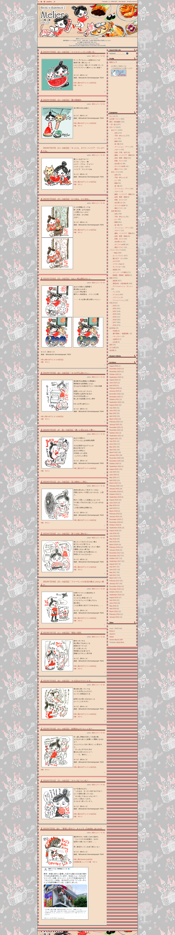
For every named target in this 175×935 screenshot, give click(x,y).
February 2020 (114, 486)
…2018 (113, 319)
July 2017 (112, 567)
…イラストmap (116, 264)
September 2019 (115, 497)
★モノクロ (115, 172)
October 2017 (114, 558)
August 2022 (113, 405)
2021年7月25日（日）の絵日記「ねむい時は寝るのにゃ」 (67, 279)
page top (87, 933)
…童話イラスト (118, 169)
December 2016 (115, 586)
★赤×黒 (114, 211)
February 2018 (114, 547)
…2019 (113, 317)
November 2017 (115, 556)
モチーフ (112, 127)
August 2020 (113, 469)
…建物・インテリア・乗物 (122, 155)
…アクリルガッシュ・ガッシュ (122, 286)
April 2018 (113, 542)
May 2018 (112, 539)
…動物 (115, 141)
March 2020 (113, 483)
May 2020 (112, 477)
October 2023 (114, 374)
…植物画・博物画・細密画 (120, 275)
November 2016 (115, 589)
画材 (110, 278)
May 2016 (112, 606)
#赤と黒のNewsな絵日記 (83, 859)
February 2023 (114, 388)
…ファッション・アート (121, 147)
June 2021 (113, 444)
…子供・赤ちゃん (119, 135)
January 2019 (114, 516)
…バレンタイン (116, 336)
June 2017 (113, 569)
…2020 (113, 314)
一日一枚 (102, 56)
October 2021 (114, 433)
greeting (112, 328)
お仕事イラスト (114, 119)
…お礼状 (114, 342)
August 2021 (113, 438)
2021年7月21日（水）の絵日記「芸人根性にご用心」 (66, 482)
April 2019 (113, 508)
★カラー (114, 130)
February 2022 (114, 422)
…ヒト (115, 138)
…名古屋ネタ (117, 163)
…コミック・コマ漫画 (119, 272)
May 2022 (112, 413)
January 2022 (114, 424)
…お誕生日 (115, 339)
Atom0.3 (112, 634)
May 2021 (112, 447)
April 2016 (113, 608)
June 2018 (113, 536)
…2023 (113, 305)
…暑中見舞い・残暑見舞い (120, 333)
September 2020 (115, 466)
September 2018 (115, 528)
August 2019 (113, 500)
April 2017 (113, 575)
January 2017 (114, 583)
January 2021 (114, 455)
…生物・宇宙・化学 (120, 152)
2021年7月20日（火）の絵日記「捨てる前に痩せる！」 (67, 534)
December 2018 (115, 519)
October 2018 (114, 525)
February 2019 (114, 514)
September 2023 (115, 377)
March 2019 (113, 511)
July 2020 (112, 472)
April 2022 (113, 416)
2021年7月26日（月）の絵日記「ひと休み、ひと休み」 (67, 199)
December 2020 (115, 458)
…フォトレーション (118, 300)
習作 (110, 345)
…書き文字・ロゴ (117, 258)
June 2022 (113, 410)
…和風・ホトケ (118, 161)
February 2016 (114, 614)
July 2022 (112, 408)
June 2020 (113, 475)
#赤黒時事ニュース (81, 862)
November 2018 (115, 522)
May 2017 (112, 572)
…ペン (113, 292)
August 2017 (113, 564)
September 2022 (115, 402)
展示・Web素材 (114, 122)
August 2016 (113, 597)
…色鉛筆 (114, 280)
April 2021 (113, 449)
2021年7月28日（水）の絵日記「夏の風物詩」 (63, 100)
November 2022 (115, 396)
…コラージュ (115, 297)
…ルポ (113, 261)
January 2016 (114, 617)
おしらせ (112, 116)
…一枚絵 (114, 253)
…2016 (113, 325)
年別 (110, 303)
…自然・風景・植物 (120, 158)
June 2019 (113, 503)
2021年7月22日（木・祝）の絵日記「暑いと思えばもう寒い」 (69, 430)
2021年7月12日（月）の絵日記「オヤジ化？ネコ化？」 (67, 781)
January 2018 (114, 550)
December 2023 (115, 369)
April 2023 (113, 385)
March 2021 (113, 452)
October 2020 (114, 463)
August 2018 (113, 530)
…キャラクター (116, 267)
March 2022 (113, 419)
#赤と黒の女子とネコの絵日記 (85, 83)
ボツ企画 (112, 347)
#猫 (75, 85)
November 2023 (115, 371)
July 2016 (112, 600)
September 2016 (115, 595)
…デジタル (115, 294)
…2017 (113, 322)
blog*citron (120, 642)
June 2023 (113, 382)
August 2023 (113, 380)
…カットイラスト (117, 255)
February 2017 (114, 581)
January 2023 (114, 391)
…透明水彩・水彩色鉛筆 (119, 283)
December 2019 (115, 491)
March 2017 (113, 578)
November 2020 (115, 461)
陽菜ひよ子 (95, 56)
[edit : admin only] (104, 92)
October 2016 (114, 592)
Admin (111, 637)
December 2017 (115, 553)
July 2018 (112, 533)
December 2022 (115, 394)
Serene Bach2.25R (116, 639)
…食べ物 (116, 144)
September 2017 (115, 561)
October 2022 (114, 399)
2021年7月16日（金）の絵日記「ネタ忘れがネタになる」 (67, 681)
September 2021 (115, 436)
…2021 (113, 311)
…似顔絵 (114, 269)
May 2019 (112, 505)
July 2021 (112, 441)
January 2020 (114, 489)
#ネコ (80, 85)
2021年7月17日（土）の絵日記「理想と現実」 (63, 633)
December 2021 (115, 427)
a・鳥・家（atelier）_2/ (46, 2)
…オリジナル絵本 (119, 166)
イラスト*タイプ (115, 250)
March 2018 (113, 544)
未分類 (111, 350)
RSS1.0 (112, 631)
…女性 (115, 133)
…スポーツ (117, 149)
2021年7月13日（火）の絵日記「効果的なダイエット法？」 (68, 729)
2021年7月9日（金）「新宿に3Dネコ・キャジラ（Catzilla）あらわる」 (73, 829)
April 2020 (113, 480)
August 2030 (113, 366)
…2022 (113, 308)
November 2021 (115, 430)
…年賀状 (114, 331)
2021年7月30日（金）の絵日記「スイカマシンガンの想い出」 (69, 52)
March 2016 (113, 611)
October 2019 (114, 494)
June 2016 (113, 603)
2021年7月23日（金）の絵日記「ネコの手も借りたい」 (67, 373)
